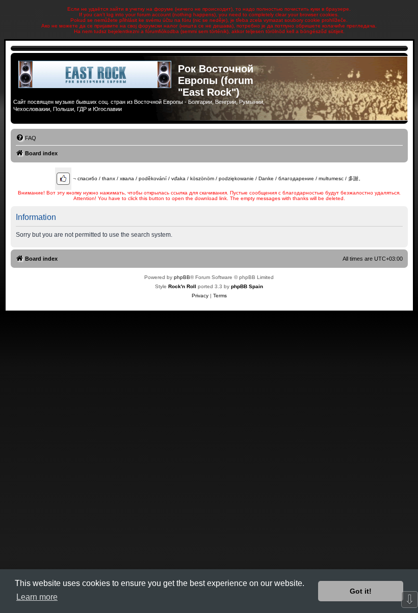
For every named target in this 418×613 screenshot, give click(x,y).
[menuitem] (26, 138)
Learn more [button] (37, 597)
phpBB (182, 277)
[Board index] (95, 74)
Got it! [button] (361, 591)
